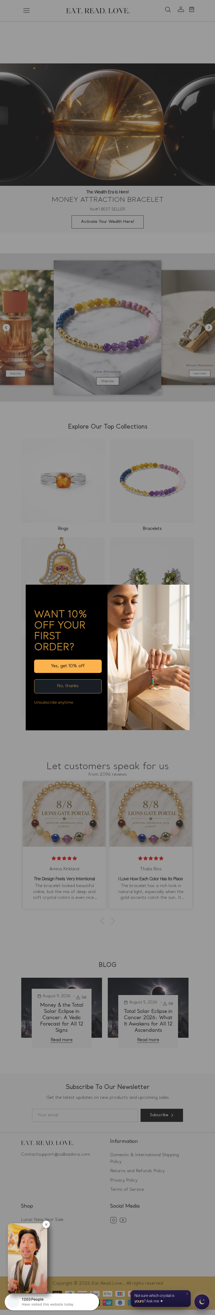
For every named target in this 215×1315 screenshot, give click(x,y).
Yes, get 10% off (68, 666)
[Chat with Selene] (202, 1302)
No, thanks (68, 686)
